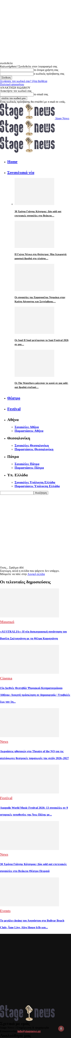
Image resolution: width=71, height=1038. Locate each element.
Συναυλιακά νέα (20, 172)
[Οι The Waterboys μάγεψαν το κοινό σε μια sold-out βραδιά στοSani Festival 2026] (34, 375)
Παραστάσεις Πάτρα (29, 467)
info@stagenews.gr (29, 1031)
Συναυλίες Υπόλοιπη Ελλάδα (35, 482)
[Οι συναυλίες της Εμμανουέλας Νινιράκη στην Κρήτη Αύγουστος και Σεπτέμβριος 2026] (34, 290)
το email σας (41, 94)
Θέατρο (13, 398)
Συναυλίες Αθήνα (27, 427)
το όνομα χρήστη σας (46, 69)
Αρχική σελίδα (36, 574)
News (4, 741)
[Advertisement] (35, 530)
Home (12, 161)
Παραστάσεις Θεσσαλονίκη (34, 449)
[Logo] (27, 135)
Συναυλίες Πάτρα (27, 464)
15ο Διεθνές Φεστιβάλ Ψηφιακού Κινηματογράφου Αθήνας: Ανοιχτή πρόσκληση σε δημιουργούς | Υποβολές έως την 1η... (35, 694)
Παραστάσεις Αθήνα (29, 431)
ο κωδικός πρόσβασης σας (49, 73)
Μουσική (7, 622)
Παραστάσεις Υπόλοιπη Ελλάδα (37, 486)
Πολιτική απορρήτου (12, 84)
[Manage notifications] (61, 1028)
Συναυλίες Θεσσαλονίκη (32, 445)
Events (5, 911)
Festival (14, 409)
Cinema (6, 678)
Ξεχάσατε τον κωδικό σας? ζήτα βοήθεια (23, 81)
